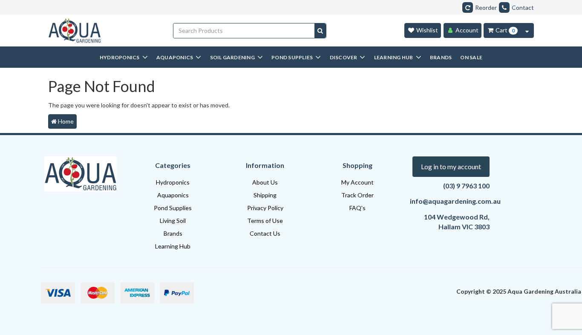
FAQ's (357, 207)
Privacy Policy (265, 207)
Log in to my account (451, 166)
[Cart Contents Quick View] (527, 30)
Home (65, 121)
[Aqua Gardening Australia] (104, 30)
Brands (173, 233)
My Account (357, 182)
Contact (523, 7)
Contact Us (265, 233)
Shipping (265, 195)
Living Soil (173, 220)
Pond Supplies (173, 207)
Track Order (357, 195)
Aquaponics (173, 195)
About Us (265, 182)
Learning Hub (172, 246)
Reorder (486, 7)
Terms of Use (265, 220)
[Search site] (320, 30)
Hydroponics (173, 182)
